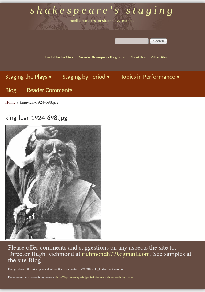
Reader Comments (49, 91)
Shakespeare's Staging (102, 10)
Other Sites (159, 57)
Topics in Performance (150, 77)
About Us (138, 57)
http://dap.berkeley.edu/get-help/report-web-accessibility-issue (94, 277)
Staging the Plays (28, 77)
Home (10, 102)
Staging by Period (86, 77)
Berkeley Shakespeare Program (102, 57)
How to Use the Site (58, 57)
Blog (10, 91)
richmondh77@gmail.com (116, 253)
